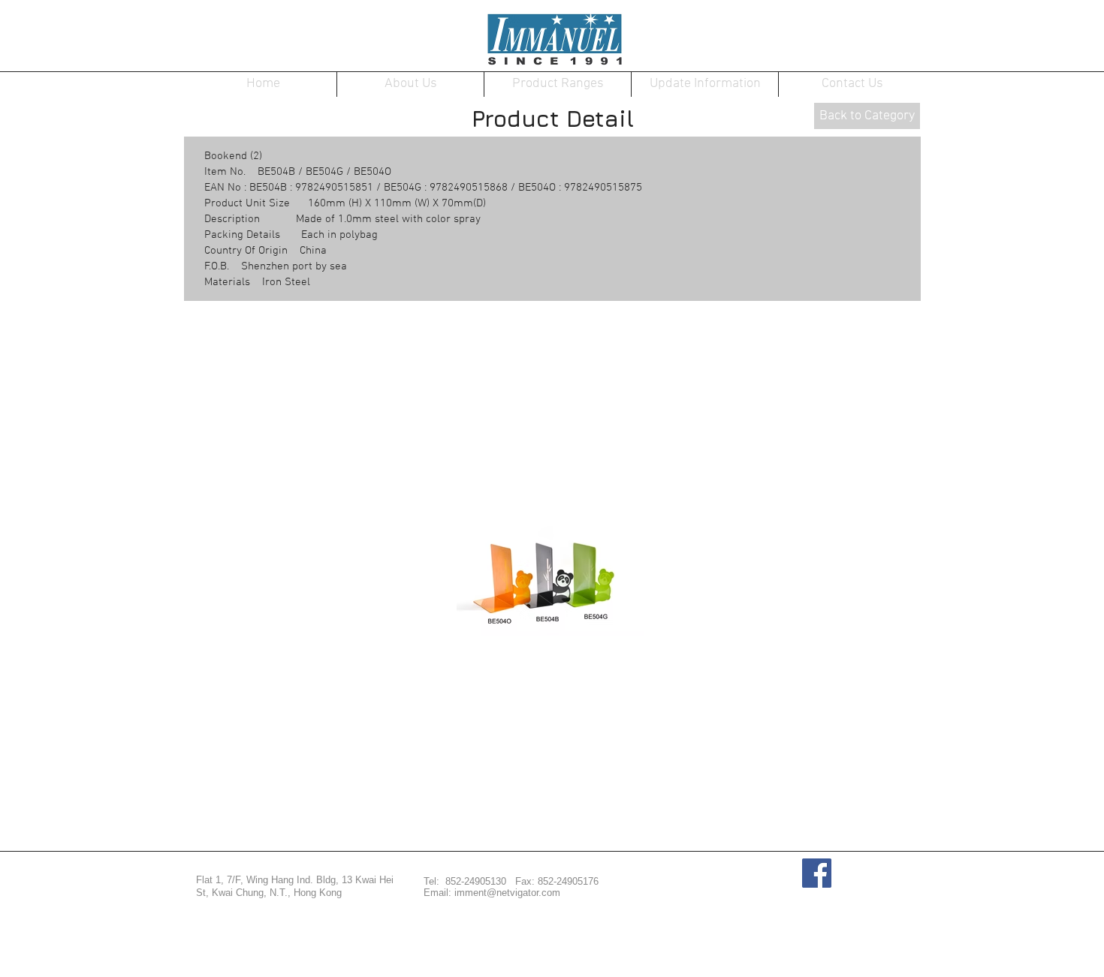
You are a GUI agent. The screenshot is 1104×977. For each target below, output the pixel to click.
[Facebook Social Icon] (816, 873)
